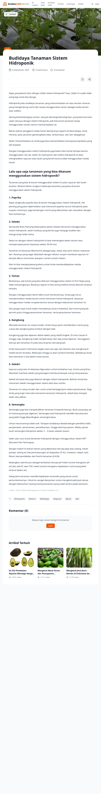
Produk (61, 4)
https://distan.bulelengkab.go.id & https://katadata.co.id (37, 490)
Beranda (25, 4)
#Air (77, 499)
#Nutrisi (32, 499)
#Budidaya (44, 499)
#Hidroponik (19, 499)
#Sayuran (57, 499)
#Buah (68, 499)
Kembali (12, 14)
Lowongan (71, 4)
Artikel (80, 4)
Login (97, 4)
